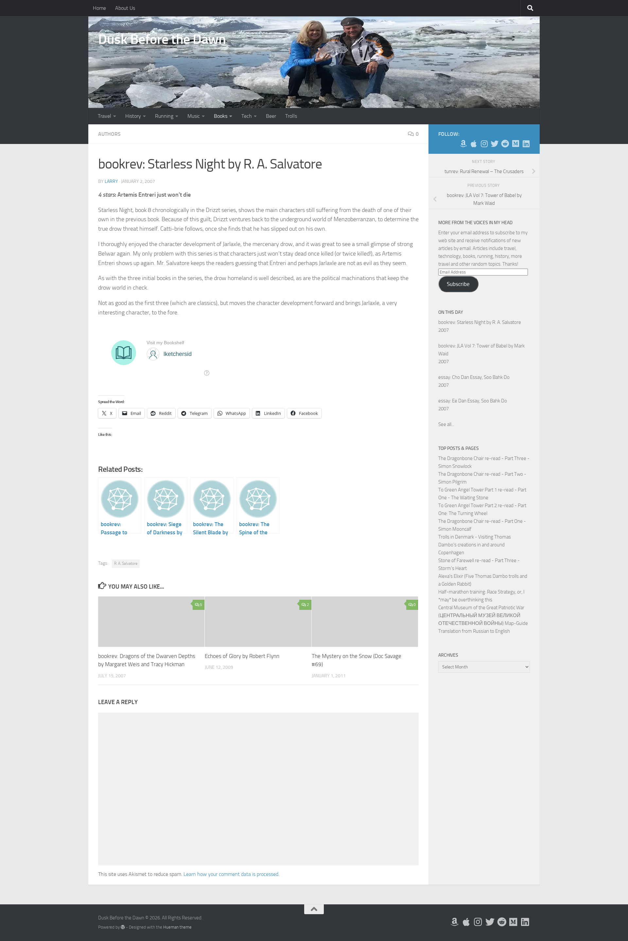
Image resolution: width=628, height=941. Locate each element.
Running (164, 116)
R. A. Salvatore (125, 563)
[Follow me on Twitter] (494, 144)
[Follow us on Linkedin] (526, 144)
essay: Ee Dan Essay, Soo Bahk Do (472, 401)
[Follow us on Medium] (515, 144)
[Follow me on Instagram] (484, 144)
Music (193, 116)
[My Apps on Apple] (474, 144)
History (133, 116)
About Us (125, 8)
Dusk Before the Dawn (162, 39)
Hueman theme (177, 927)
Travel (104, 116)
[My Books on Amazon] (463, 144)
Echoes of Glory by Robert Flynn (242, 656)
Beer (271, 116)
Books (220, 116)
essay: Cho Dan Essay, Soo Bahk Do (474, 377)
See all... (446, 424)
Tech (246, 116)
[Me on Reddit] (505, 144)
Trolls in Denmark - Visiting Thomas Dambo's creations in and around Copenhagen (474, 545)
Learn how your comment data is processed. (231, 874)
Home (99, 8)
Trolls (291, 116)
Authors (109, 134)
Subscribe (458, 284)
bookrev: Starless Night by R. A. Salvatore (479, 322)
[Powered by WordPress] (123, 927)
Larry (111, 181)
